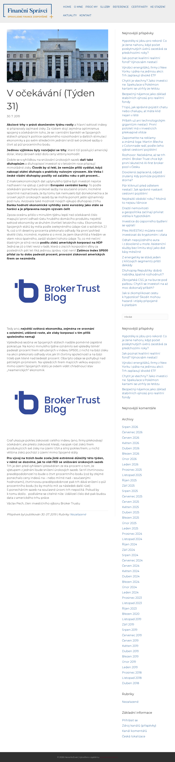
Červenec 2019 (132, 635)
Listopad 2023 (132, 603)
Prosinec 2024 (132, 533)
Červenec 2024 (132, 560)
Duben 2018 (130, 683)
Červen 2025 (130, 501)
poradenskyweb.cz (109, 757)
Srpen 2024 (130, 555)
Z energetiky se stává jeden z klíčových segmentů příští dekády (141, 261)
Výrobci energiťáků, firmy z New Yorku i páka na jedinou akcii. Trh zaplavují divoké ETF (144, 71)
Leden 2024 (130, 592)
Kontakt (85, 15)
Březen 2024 (130, 581)
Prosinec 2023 (132, 597)
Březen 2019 (130, 656)
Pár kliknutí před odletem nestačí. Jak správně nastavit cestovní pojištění (142, 189)
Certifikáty (139, 6)
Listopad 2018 (132, 678)
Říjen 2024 (129, 544)
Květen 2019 (130, 645)
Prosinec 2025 (132, 469)
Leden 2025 (130, 528)
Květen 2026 (130, 443)
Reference (121, 6)
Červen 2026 (130, 437)
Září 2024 (128, 549)
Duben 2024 (131, 576)
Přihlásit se (130, 720)
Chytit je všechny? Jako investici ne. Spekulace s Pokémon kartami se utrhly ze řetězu (145, 84)
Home (67, 6)
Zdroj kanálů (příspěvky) (139, 725)
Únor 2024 (129, 587)
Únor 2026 (129, 459)
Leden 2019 (130, 667)
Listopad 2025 (132, 475)
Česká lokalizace (133, 736)
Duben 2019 (130, 651)
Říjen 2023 (129, 608)
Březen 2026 (130, 453)
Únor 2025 (129, 523)
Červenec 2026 (132, 432)
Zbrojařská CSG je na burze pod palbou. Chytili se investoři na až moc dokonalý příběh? (145, 283)
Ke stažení (157, 6)
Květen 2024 (130, 571)
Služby (105, 6)
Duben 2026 (130, 448)
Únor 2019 (129, 661)
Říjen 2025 (129, 480)
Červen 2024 (130, 565)
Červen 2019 (130, 640)
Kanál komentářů (134, 731)
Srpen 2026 (130, 427)
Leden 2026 (130, 464)
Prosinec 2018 (132, 672)
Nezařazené (78, 514)
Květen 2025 (130, 507)
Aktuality (70, 15)
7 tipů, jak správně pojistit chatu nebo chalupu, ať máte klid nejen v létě (145, 111)
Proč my (91, 6)
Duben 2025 (130, 512)
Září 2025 (128, 485)
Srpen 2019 (129, 629)
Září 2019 (128, 624)
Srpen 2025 (130, 491)
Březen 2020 (130, 613)
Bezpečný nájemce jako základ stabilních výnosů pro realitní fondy (144, 98)
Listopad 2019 (131, 619)
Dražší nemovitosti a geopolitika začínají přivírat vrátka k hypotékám (143, 212)
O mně (78, 6)
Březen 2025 (130, 517)
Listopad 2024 (132, 539)
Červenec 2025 (132, 496)
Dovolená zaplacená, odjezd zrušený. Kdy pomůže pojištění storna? (143, 176)
